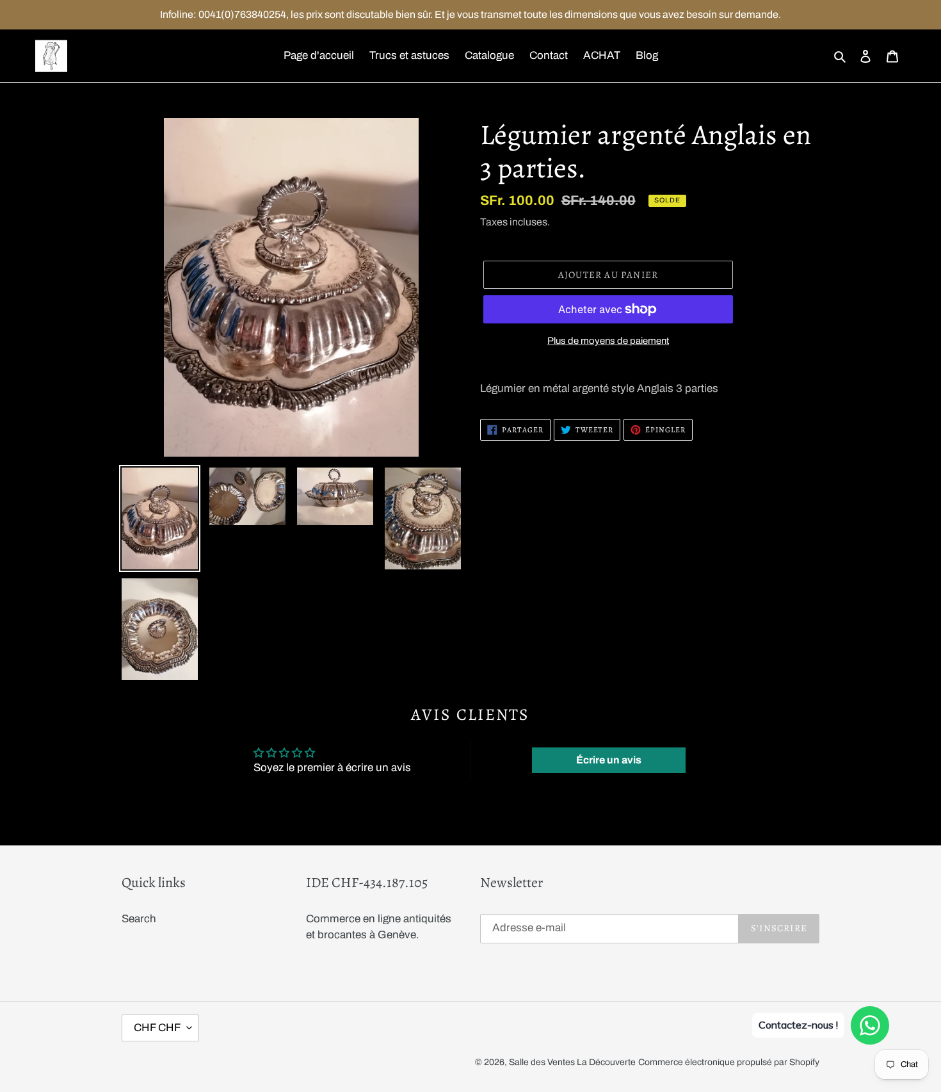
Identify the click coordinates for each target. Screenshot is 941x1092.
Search (139, 919)
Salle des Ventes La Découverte (572, 1062)
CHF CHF (157, 1028)
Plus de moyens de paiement (608, 341)
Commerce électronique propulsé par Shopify (728, 1062)
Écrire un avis (608, 759)
